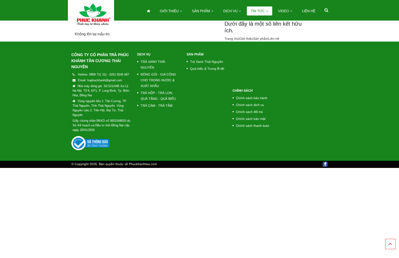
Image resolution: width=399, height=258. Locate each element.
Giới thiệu (169, 11)
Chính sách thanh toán (252, 125)
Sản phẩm (201, 11)
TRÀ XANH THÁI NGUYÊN (153, 64)
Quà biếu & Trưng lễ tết (207, 68)
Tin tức (258, 11)
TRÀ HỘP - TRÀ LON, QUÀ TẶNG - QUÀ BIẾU (158, 95)
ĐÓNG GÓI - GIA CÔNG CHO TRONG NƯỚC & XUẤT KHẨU (158, 80)
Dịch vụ (230, 11)
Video (283, 11)
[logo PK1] (91, 14)
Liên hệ (308, 11)
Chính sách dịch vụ (250, 105)
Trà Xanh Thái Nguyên (206, 62)
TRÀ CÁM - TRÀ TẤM (156, 105)
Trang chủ (231, 38)
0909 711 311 (98, 74)
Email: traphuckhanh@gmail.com (100, 80)
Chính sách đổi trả (249, 112)
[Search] (326, 10)
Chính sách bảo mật (251, 119)
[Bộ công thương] (90, 143)
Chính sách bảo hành (251, 98)
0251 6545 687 (119, 74)
